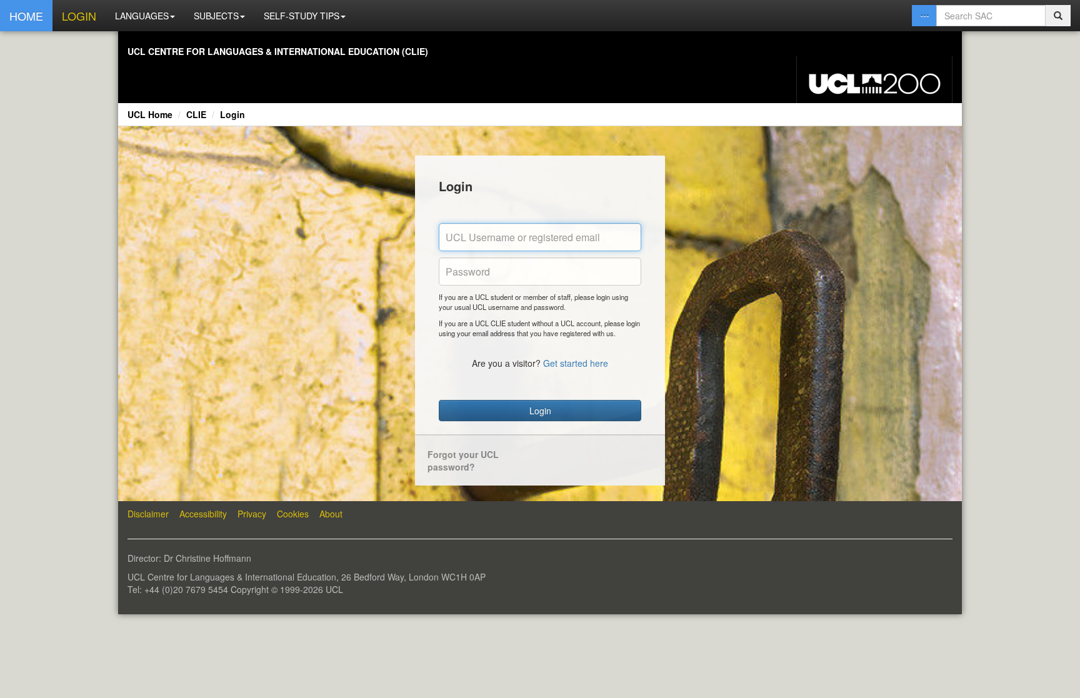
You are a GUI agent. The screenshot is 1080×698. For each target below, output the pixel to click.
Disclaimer (148, 513)
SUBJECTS (216, 15)
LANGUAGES (142, 15)
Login (232, 114)
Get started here (575, 363)
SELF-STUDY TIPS (301, 15)
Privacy (252, 513)
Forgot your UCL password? (463, 460)
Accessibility (203, 513)
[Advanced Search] (924, 15)
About (330, 513)
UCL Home (150, 114)
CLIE (196, 114)
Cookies (293, 513)
